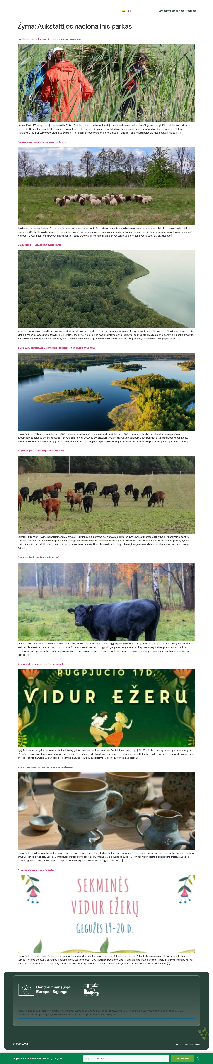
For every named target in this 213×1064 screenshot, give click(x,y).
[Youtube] (146, 11)
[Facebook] (139, 11)
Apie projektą (39, 10)
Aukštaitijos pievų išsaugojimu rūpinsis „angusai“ (38, 557)
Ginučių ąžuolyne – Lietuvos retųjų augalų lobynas (39, 244)
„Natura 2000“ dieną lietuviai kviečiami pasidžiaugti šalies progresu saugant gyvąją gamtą (56, 347)
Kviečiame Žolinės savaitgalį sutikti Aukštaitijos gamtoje (41, 664)
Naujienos (97, 10)
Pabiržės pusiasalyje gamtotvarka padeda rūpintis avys (42, 141)
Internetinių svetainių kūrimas (188, 1044)
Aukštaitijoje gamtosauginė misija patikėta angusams (41, 450)
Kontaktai (113, 10)
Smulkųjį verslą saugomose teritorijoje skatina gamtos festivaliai (45, 766)
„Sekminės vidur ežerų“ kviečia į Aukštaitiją (36, 869)
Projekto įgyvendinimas (69, 10)
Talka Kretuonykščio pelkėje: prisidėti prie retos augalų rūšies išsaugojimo (49, 39)
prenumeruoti (182, 1058)
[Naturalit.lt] (19, 11)
